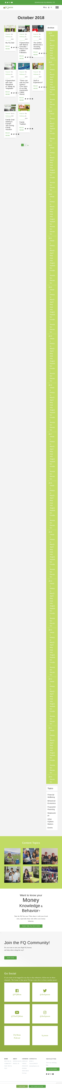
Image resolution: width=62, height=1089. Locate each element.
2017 (50, 434)
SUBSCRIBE (22, 1086)
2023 (50, 145)
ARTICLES (25, 1061)
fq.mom (45, 1035)
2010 (50, 777)
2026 (50, 33)
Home (6, 1058)
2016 (50, 483)
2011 (50, 728)
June (51, 53)
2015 (50, 532)
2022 (50, 194)
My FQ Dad (9, 43)
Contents (25, 1058)
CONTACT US (33, 1058)
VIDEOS (24, 1063)
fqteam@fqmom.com (34, 1066)
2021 (50, 238)
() (46, 7)
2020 (50, 287)
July (51, 55)
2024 (50, 111)
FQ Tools (24, 1073)
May (51, 50)
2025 (50, 62)
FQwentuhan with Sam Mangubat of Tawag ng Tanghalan (10, 84)
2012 (50, 679)
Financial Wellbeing (7, 35)
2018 (50, 385)
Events (50, 828)
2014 (50, 581)
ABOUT (15, 1058)
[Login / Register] (48, 7)
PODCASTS (25, 1066)
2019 (50, 336)
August (52, 58)
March (52, 45)
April (52, 48)
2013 (50, 630)
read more (7, 47)
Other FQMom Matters (51, 821)
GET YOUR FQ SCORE (37, 1086)
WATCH (21, 27)
